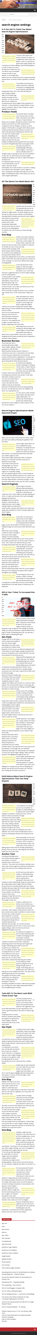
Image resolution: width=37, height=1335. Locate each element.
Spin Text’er (5, 1235)
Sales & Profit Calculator (9, 1319)
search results (15, 831)
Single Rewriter (6, 1256)
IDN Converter (6, 1238)
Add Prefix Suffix (6, 1244)
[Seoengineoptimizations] (18, 7)
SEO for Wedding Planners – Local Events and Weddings (18, 1294)
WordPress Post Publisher (9, 1250)
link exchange (14, 531)
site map (29, 150)
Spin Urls (4, 1223)
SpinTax (4, 1232)
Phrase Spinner (6, 1262)
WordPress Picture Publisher (10, 1253)
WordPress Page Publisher (9, 1247)
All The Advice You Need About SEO (18, 181)
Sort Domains (6, 1265)
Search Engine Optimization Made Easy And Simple (17, 411)
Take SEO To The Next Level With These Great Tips (17, 994)
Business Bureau (11, 351)
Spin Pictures (5, 1229)
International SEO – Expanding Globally (13, 1282)
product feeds (23, 114)
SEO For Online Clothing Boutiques (12, 1291)
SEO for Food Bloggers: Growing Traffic (13, 1288)
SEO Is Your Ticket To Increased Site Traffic (18, 593)
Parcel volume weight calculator (11, 1268)
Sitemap (4, 1321)
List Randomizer (6, 1241)
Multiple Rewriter (7, 1259)
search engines (16, 103)
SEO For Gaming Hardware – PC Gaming (13, 1307)
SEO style (16, 639)
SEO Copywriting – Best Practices (11, 1285)
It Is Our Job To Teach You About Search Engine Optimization (17, 30)
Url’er (3, 1226)
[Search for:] (18, 14)
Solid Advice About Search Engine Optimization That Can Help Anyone (17, 778)
